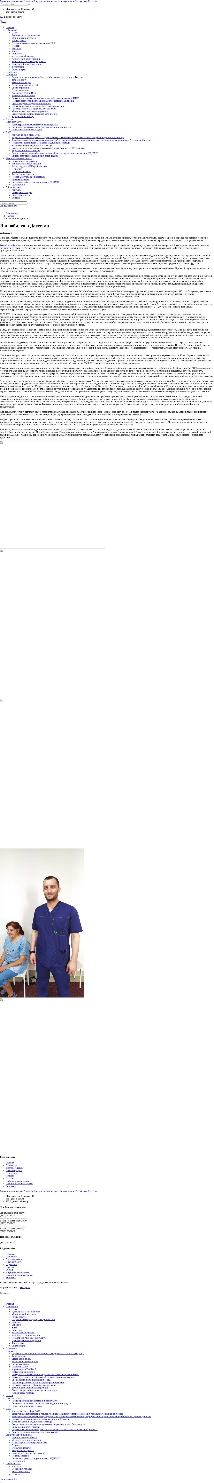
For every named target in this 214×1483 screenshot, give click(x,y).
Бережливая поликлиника (19, 158)
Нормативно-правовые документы (29, 61)
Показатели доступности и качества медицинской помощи (41, 142)
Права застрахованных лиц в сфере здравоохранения (38, 106)
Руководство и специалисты (26, 35)
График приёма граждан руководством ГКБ (33, 43)
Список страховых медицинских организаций (35, 156)
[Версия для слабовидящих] (1, 20)
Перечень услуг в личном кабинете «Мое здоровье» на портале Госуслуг (48, 77)
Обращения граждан (22, 192)
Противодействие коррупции (26, 64)
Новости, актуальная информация (28, 177)
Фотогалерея (18, 66)
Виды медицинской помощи (26, 150)
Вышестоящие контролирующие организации (34, 114)
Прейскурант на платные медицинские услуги (35, 124)
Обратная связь (13, 187)
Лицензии (17, 53)
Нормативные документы (24, 161)
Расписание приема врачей (25, 85)
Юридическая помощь (23, 116)
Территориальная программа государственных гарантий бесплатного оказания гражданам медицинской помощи (68, 137)
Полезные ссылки (20, 179)
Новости (16, 46)
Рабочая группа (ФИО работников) (29, 166)
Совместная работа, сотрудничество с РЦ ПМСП (36, 182)
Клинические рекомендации (26, 59)
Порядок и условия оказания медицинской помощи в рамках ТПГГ (45, 98)
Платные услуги (14, 122)
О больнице (12, 30)
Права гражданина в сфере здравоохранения (34, 108)
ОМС (8, 132)
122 (2, 17)
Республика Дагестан (10, 245)
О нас (14, 32)
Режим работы (19, 40)
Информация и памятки (23, 95)
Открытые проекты (21, 171)
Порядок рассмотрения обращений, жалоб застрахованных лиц (43, 101)
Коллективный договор (23, 56)
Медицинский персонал (24, 38)
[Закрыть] (1, 1299)
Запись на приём (8, 205)
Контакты (16, 190)
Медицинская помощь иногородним (30, 111)
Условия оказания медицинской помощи (32, 145)
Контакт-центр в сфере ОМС (26, 135)
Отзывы (16, 197)
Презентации (18, 184)
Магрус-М (25, 1287)
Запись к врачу (19, 80)
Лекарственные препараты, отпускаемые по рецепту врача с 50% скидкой (48, 148)
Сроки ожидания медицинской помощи (31, 103)
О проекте (17, 169)
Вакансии (16, 48)
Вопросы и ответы (21, 195)
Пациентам (11, 74)
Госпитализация (20, 90)
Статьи (9, 119)
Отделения (11, 72)
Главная (10, 27)
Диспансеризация (20, 87)
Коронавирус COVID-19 (24, 93)
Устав (14, 51)
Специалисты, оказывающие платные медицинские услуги (41, 127)
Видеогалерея (18, 69)
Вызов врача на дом (21, 82)
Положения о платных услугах (27, 129)
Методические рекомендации (26, 163)
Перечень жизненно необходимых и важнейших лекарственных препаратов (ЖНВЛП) (55, 153)
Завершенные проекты (23, 174)
